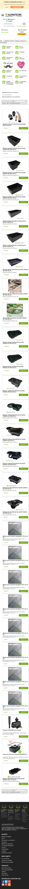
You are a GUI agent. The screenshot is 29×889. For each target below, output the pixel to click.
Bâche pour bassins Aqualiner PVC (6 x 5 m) (15, 585)
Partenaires (5, 849)
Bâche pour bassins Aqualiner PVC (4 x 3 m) (15, 682)
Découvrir (23, 128)
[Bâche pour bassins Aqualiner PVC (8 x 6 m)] (15, 528)
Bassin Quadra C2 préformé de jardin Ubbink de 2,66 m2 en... (14, 149)
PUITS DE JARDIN (8, 47)
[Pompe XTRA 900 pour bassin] (15, 722)
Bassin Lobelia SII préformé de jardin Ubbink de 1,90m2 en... (14, 415)
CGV (3, 838)
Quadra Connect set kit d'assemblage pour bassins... (14, 125)
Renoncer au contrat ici (8, 840)
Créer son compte (7, 860)
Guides (4, 871)
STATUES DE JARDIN (9, 58)
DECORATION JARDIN (22, 76)
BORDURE (21, 52)
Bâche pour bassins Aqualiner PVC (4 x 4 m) (15, 658)
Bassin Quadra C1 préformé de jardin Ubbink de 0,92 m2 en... (14, 173)
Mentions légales (6, 836)
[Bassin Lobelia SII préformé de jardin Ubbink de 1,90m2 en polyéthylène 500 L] (15, 407)
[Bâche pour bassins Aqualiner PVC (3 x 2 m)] (15, 698)
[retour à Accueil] (1, 41)
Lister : (4, 103)
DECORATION (22, 70)
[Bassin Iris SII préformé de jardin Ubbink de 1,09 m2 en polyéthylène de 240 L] (15, 480)
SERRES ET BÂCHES (9, 71)
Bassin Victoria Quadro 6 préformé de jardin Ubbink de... (14, 222)
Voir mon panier (21, 34)
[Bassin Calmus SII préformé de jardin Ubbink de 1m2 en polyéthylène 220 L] (15, 431)
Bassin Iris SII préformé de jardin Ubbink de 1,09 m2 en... (15, 488)
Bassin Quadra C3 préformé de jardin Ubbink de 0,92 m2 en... (14, 197)
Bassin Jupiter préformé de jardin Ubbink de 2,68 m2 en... (15, 270)
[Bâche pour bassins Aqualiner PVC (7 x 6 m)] (15, 553)
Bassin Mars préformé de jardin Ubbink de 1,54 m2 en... (15, 319)
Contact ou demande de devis (13, 2)
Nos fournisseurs (6, 868)
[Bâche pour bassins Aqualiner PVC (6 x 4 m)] (15, 601)
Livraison (4, 842)
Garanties (4, 873)
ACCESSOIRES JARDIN (22, 82)
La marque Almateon (7, 845)
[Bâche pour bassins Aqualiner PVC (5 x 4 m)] (15, 625)
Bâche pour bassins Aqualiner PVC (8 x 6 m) (15, 537)
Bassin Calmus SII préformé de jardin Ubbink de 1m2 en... (14, 440)
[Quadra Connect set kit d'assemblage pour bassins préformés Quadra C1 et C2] (15, 116)
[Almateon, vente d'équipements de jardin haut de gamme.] (9, 17)
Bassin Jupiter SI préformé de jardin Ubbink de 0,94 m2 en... (14, 391)
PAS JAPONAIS (21, 58)
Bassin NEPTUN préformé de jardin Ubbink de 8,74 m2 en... (13, 779)
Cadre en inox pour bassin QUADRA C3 (15, 754)
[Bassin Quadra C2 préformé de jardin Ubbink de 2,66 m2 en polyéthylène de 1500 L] (15, 140)
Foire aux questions (7, 869)
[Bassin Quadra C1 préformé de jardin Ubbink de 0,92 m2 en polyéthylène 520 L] (15, 165)
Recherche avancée (21, 26)
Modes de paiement (7, 844)
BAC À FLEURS (21, 47)
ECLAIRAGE (9, 76)
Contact (4, 851)
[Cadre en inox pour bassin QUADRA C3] (15, 746)
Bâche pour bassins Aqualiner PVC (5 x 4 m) (15, 634)
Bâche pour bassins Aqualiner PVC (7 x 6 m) (15, 561)
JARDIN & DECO (9, 41)
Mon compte (4, 32)
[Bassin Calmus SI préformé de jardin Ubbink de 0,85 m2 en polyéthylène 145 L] (15, 456)
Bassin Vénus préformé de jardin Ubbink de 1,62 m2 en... (15, 294)
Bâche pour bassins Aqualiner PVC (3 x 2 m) (15, 706)
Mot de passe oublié (7, 862)
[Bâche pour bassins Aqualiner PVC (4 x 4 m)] (15, 649)
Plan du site (5, 875)
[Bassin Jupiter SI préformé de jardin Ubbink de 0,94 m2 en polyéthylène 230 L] (15, 383)
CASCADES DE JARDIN (10, 52)
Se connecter (5, 858)
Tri (13, 101)
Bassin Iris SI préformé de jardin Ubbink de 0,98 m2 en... (15, 512)
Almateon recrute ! (7, 852)
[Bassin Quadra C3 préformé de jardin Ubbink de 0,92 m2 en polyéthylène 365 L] (15, 189)
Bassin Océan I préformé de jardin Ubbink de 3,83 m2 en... (13, 367)
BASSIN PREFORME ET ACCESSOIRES (10, 83)
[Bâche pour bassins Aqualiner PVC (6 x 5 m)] (15, 577)
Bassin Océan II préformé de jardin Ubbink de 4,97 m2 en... (13, 343)
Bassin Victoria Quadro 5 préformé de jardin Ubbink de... (14, 246)
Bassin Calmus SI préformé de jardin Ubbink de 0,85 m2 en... (14, 464)
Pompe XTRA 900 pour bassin (12, 730)
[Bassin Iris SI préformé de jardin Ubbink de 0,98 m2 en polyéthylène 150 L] (15, 504)
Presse (4, 847)
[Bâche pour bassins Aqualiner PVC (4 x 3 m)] (15, 674)
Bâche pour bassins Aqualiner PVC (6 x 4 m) (15, 609)
